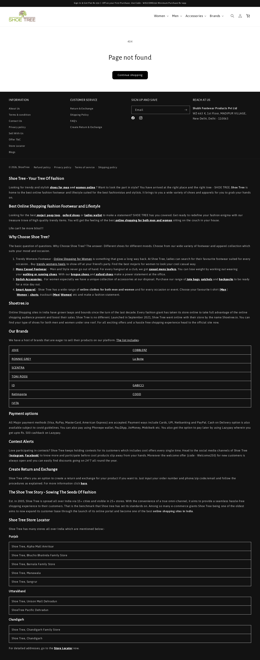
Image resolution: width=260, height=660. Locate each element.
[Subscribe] (186, 110)
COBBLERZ (140, 350)
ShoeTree (24, 167)
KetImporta (19, 394)
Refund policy (42, 167)
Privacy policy (17, 127)
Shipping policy (107, 167)
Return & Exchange (81, 108)
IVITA (15, 403)
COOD (137, 394)
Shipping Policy (79, 114)
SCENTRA (18, 367)
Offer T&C (15, 139)
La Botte (138, 358)
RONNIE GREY (21, 358)
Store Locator (17, 145)
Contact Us (15, 121)
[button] (161, 16)
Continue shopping (130, 74)
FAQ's (73, 121)
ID (13, 385)
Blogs (12, 152)
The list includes (127, 340)
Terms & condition (20, 114)
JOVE (15, 350)
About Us (14, 108)
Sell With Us (16, 133)
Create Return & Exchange (86, 127)
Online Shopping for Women (73, 258)
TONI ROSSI (20, 376)
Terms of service (85, 167)
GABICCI (138, 385)
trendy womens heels (51, 264)
